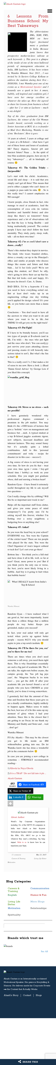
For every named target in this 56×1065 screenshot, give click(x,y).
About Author (17, 817)
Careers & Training (19, 858)
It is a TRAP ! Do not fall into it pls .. (28, 773)
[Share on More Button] (10, 803)
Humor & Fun (38, 895)
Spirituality (14, 914)
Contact (27, 995)
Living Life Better (40, 858)
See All (44, 951)
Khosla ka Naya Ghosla (22, 768)
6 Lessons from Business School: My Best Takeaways (28, 21)
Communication (39, 888)
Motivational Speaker (31, 86)
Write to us (21, 842)
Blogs (39, 995)
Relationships (38, 908)
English (12, 895)
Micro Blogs (37, 901)
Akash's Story (11, 995)
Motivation (11, 862)
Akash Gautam (15, 778)
